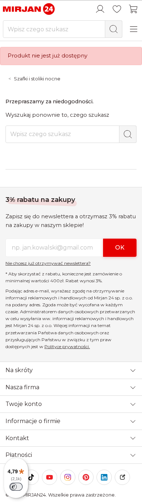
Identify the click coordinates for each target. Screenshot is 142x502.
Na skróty (19, 370)
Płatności (18, 454)
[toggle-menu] (133, 29)
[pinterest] (86, 477)
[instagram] (67, 477)
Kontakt (17, 438)
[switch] (16, 487)
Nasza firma (22, 387)
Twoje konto (23, 404)
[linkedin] (104, 477)
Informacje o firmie (32, 421)
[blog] (122, 477)
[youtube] (49, 477)
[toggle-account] (100, 9)
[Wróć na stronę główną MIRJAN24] (29, 8)
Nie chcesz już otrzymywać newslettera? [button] (48, 263)
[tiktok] (31, 477)
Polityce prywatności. (67, 346)
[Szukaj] (113, 29)
